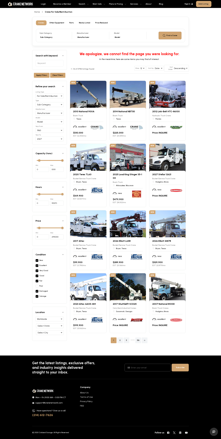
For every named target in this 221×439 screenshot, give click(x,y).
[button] (144, 340)
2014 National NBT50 (124, 111)
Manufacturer (83, 33)
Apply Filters (41, 75)
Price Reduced (101, 23)
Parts (71, 23)
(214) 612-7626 (42, 415)
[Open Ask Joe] (214, 432)
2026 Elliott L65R (122, 241)
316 (138, 340)
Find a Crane (171, 35)
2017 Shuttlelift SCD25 (125, 304)
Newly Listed (84, 23)
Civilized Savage (46, 432)
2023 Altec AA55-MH (84, 304)
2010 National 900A (83, 111)
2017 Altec (78, 241)
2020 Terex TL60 (82, 174)
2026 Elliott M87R (161, 241)
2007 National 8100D (163, 304)
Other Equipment (56, 23)
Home (37, 12)
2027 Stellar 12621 (161, 174)
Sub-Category (46, 33)
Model (116, 33)
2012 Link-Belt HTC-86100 (166, 111)
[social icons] (168, 432)
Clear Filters (57, 75)
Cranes (41, 23)
